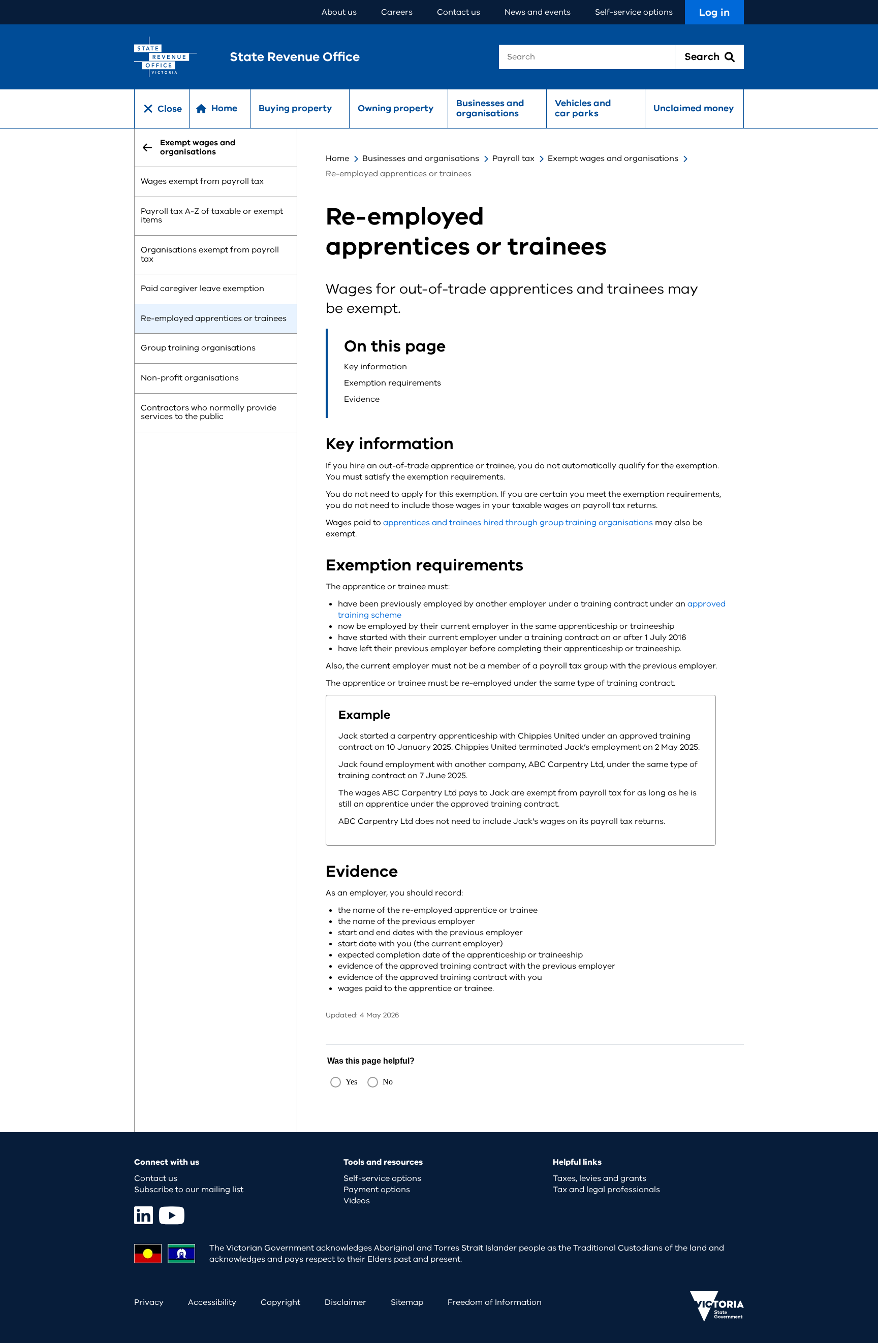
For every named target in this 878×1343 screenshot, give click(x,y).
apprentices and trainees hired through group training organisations (518, 522)
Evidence (362, 399)
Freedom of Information (495, 1302)
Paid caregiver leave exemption (202, 289)
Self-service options (634, 12)
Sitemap (407, 1302)
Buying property (295, 108)
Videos (356, 1200)
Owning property (396, 108)
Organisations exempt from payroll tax (210, 254)
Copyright (280, 1302)
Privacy (149, 1302)
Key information (375, 366)
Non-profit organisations (190, 377)
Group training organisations (198, 348)
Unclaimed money (693, 108)
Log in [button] (714, 12)
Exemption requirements (392, 383)
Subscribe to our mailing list (188, 1189)
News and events (538, 12)
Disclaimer (345, 1302)
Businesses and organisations (490, 108)
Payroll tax (513, 158)
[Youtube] (171, 1215)
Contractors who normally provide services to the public (208, 412)
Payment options (376, 1189)
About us (339, 12)
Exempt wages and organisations (613, 158)
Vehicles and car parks (583, 108)
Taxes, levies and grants (599, 1178)
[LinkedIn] (143, 1215)
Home (337, 158)
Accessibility (212, 1302)
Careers (397, 12)
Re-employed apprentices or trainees (214, 318)
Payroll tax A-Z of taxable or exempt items (212, 216)
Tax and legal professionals (606, 1189)
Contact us (458, 12)
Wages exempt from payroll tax (202, 181)
